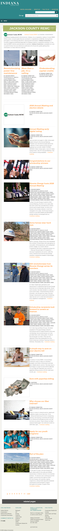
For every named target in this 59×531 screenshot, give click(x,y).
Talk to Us (45, 9)
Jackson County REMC (30, 34)
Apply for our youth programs (39, 432)
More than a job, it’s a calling (27, 70)
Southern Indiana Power (11, 92)
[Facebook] (43, 34)
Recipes (17, 520)
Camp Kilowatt (48, 518)
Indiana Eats (19, 517)
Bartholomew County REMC (45, 192)
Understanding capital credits (47, 69)
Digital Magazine (25, 9)
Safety (17, 521)
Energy (17, 513)
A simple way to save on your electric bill (40, 349)
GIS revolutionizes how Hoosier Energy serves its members (41, 266)
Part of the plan (36, 454)
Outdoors (18, 518)
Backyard (18, 510)
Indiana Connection (28, 75)
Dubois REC (10, 86)
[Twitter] (46, 34)
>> (24, 494)
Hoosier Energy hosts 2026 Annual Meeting (42, 184)
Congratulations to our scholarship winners (40, 162)
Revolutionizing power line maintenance (12, 70)
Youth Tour (47, 520)
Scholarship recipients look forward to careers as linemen (42, 309)
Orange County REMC (10, 90)
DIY (16, 512)
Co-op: (21, 15)
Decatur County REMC (39, 195)
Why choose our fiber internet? (39, 402)
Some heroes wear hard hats (40, 224)
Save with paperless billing (42, 379)
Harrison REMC (29, 86)
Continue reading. (35, 216)
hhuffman (34, 382)
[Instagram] (50, 34)
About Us (37, 9)
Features (18, 515)
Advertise (55, 9)
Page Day (47, 517)
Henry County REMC (12, 87)
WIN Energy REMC (8, 93)
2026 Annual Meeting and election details (41, 106)
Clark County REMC (12, 81)
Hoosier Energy (10, 75)
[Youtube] (53, 34)
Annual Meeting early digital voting (39, 130)
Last (28, 494)
